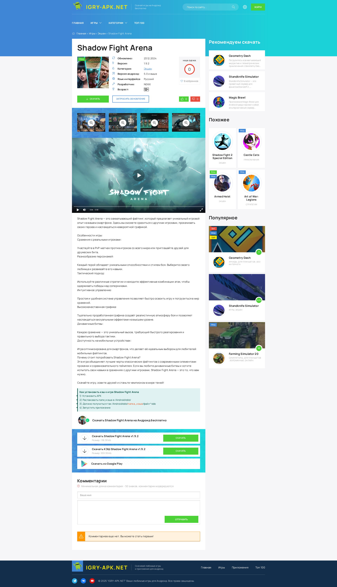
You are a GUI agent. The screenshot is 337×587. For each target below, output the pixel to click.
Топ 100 (139, 23)
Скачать (95, 98)
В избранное (191, 81)
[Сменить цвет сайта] (244, 7)
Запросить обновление (130, 98)
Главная (78, 23)
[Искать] (233, 7)
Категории (116, 23)
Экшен (102, 33)
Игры (94, 23)
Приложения (240, 567)
